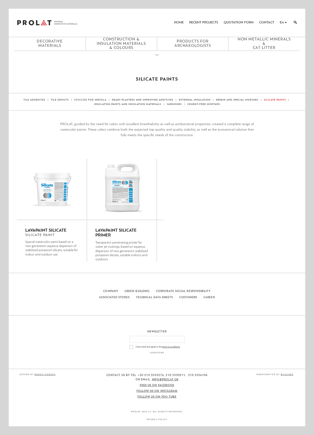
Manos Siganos (45, 374)
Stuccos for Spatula (90, 100)
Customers (188, 297)
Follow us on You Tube (157, 397)
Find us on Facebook (157, 385)
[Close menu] (157, 59)
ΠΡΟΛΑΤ (34, 23)
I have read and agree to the (157, 347)
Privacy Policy (157, 419)
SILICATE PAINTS (275, 100)
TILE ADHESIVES (34, 100)
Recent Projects (203, 22)
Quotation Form (239, 22)
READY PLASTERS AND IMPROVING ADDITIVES (143, 100)
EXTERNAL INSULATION (195, 100)
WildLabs (287, 374)
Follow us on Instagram (157, 391)
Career (209, 297)
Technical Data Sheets (154, 297)
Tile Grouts (60, 100)
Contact (266, 22)
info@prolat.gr (165, 379)
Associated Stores (114, 297)
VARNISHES (174, 104)
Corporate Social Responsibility (183, 291)
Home (179, 22)
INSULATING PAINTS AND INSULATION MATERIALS (127, 104)
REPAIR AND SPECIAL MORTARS (237, 100)
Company (110, 291)
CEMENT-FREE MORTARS (203, 104)
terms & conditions (171, 347)
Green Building (137, 291)
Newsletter (157, 331)
